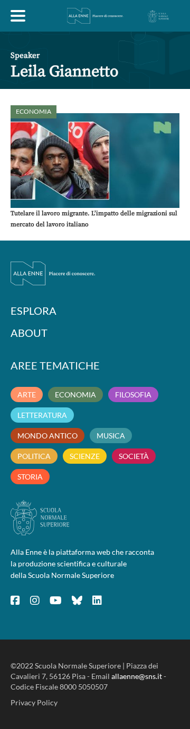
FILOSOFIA (133, 394)
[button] (95, 160)
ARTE (26, 394)
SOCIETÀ (134, 456)
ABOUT (29, 332)
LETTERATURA (42, 415)
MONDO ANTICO (47, 435)
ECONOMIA (75, 394)
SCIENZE (85, 456)
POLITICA (34, 456)
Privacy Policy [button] (34, 702)
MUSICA (111, 435)
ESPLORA (33, 310)
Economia (33, 111)
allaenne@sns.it (136, 676)
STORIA (30, 476)
